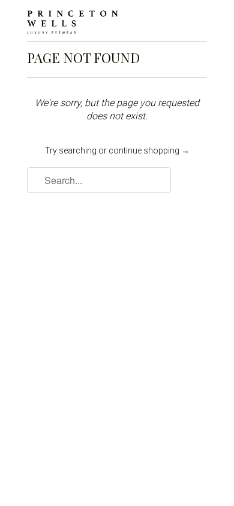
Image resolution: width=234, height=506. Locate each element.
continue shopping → (149, 150)
